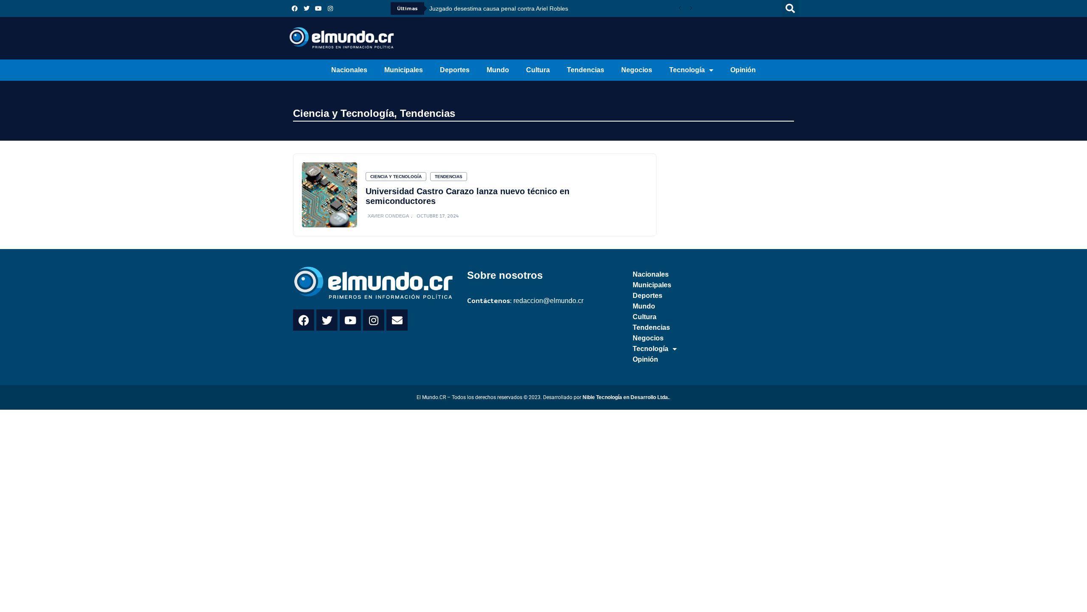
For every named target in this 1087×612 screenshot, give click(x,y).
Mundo (498, 70)
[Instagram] (330, 8)
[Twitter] (307, 8)
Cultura (538, 70)
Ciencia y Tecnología (343, 113)
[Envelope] (397, 320)
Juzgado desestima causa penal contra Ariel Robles (498, 8)
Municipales (403, 70)
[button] (790, 8)
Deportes (455, 70)
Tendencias (585, 70)
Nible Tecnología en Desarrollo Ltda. (626, 397)
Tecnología (687, 70)
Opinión (743, 70)
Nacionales (349, 70)
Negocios (636, 70)
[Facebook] (295, 8)
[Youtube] (318, 8)
